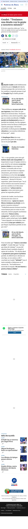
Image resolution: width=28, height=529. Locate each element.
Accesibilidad (8, 510)
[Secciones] (1, 5)
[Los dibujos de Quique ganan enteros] (23, 458)
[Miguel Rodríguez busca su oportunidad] (23, 449)
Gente (10, 274)
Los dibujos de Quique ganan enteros (11, 14)
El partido (16, 274)
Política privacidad (11, 507)
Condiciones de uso (20, 507)
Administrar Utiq (16, 510)
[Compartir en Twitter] (6, 36)
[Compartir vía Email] (16, 36)
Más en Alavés (7, 435)
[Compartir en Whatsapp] (9, 36)
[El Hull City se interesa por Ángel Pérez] (23, 440)
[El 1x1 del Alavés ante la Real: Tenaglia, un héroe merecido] (6, 101)
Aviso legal (3, 507)
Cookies (2, 510)
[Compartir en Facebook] (2, 36)
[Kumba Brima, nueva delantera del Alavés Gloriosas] (23, 467)
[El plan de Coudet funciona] (6, 149)
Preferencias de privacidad (6, 513)
